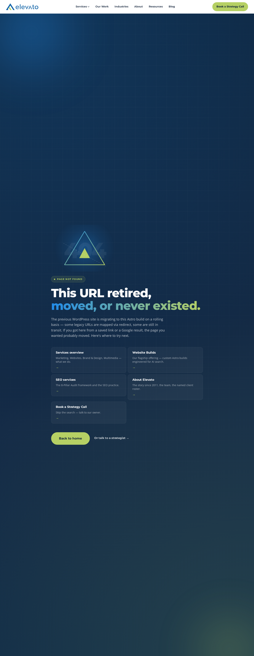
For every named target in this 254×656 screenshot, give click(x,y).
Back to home (70, 438)
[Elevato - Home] (22, 6)
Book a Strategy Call (230, 6)
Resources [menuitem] (156, 6)
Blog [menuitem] (172, 6)
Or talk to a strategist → (111, 438)
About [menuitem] (138, 6)
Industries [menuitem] (121, 6)
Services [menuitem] (81, 6)
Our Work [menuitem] (102, 6)
